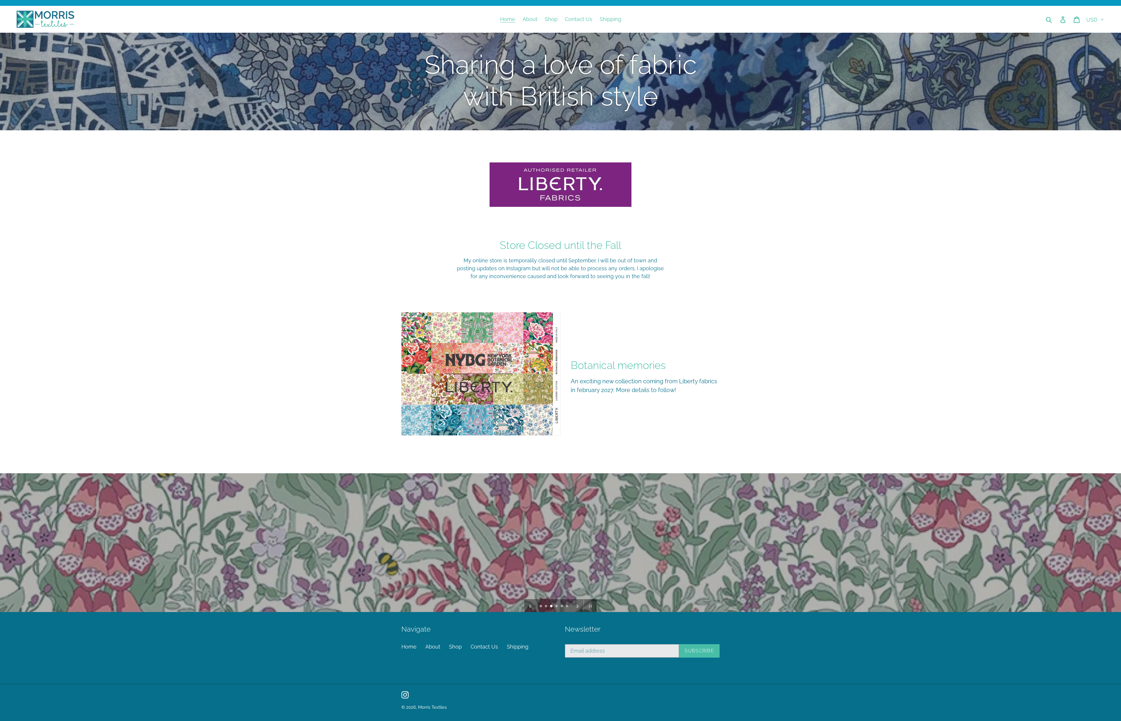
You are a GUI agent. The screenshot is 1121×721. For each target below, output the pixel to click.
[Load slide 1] (541, 606)
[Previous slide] (530, 605)
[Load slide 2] (546, 606)
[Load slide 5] (562, 606)
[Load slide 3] (551, 606)
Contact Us (484, 647)
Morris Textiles (432, 707)
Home (409, 647)
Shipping (517, 647)
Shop (455, 647)
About (432, 647)
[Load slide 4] (557, 606)
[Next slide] (578, 605)
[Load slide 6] (567, 606)
